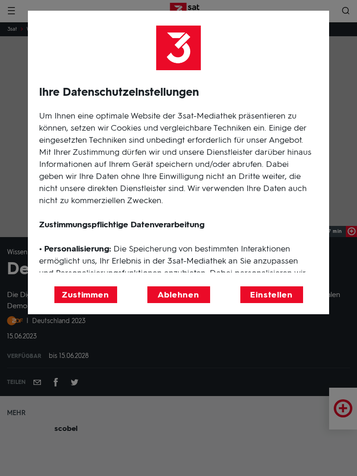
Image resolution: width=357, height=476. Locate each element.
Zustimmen (85, 295)
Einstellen (271, 295)
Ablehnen (178, 295)
